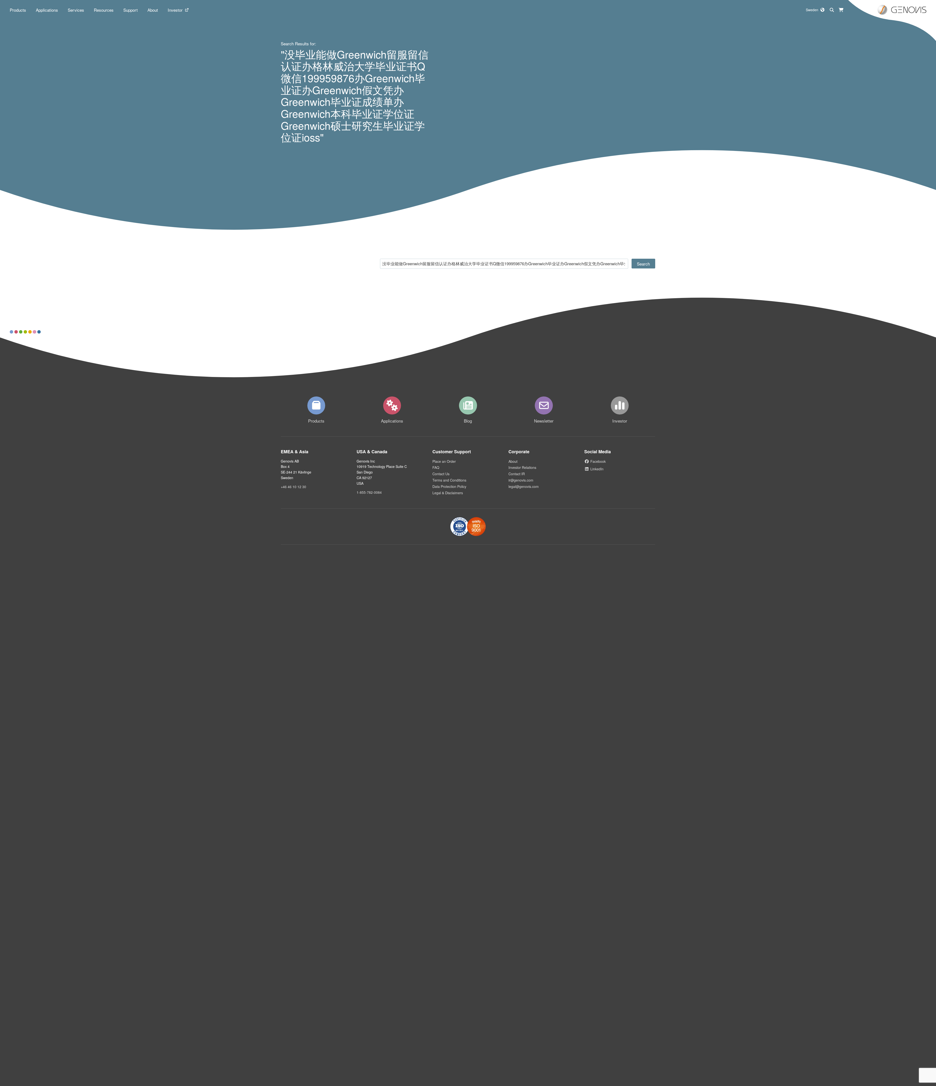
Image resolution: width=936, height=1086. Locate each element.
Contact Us (440, 473)
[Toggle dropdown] (18, 9)
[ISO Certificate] (468, 526)
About (512, 461)
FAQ (435, 467)
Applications (392, 421)
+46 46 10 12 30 (293, 486)
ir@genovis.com (520, 480)
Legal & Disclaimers (447, 492)
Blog (468, 421)
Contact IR (516, 473)
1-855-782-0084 (369, 492)
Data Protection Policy (449, 486)
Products (316, 421)
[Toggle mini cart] (841, 10)
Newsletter (544, 421)
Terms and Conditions (449, 480)
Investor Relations (522, 467)
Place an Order (444, 461)
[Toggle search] (832, 10)
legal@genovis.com (523, 486)
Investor (619, 421)
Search (643, 264)
